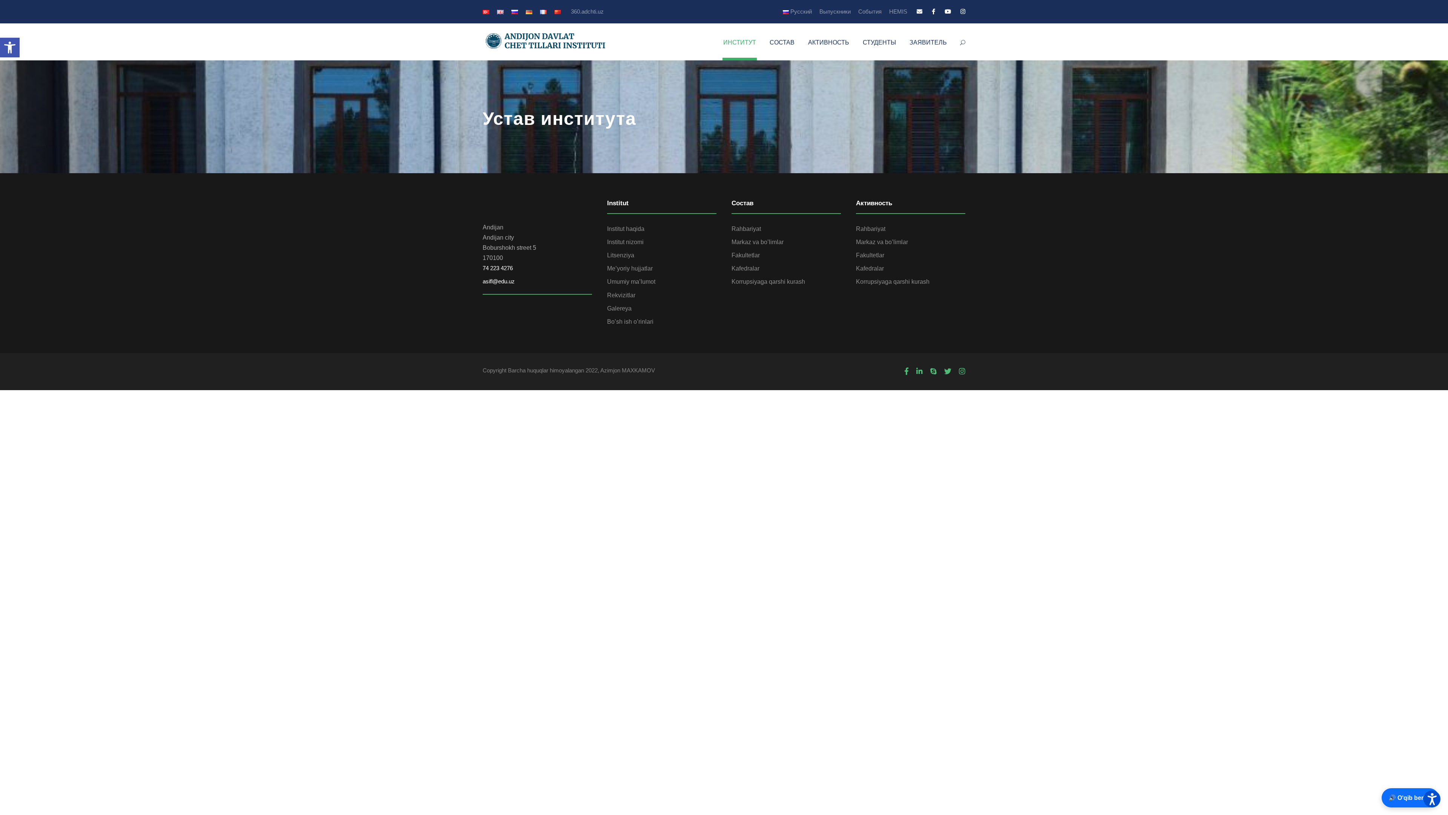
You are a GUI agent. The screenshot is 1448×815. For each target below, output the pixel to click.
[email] (919, 11)
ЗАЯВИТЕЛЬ (928, 42)
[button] (10, 47)
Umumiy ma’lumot (631, 281)
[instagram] (962, 11)
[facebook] (933, 11)
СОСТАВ (782, 42)
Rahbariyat (746, 229)
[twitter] (947, 372)
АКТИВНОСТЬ (828, 42)
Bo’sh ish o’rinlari (630, 321)
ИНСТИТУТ (739, 42)
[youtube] (948, 11)
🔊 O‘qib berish (1410, 798)
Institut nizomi (625, 242)
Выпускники (835, 11)
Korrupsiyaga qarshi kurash (768, 281)
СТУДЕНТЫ (879, 42)
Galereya (619, 308)
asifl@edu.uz (499, 281)
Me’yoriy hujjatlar (630, 268)
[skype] (933, 372)
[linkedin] (919, 372)
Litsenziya (620, 255)
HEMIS (898, 11)
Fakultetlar (746, 255)
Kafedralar (745, 268)
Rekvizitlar (621, 295)
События (870, 11)
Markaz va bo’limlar (758, 242)
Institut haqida (625, 229)
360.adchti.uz (587, 11)
